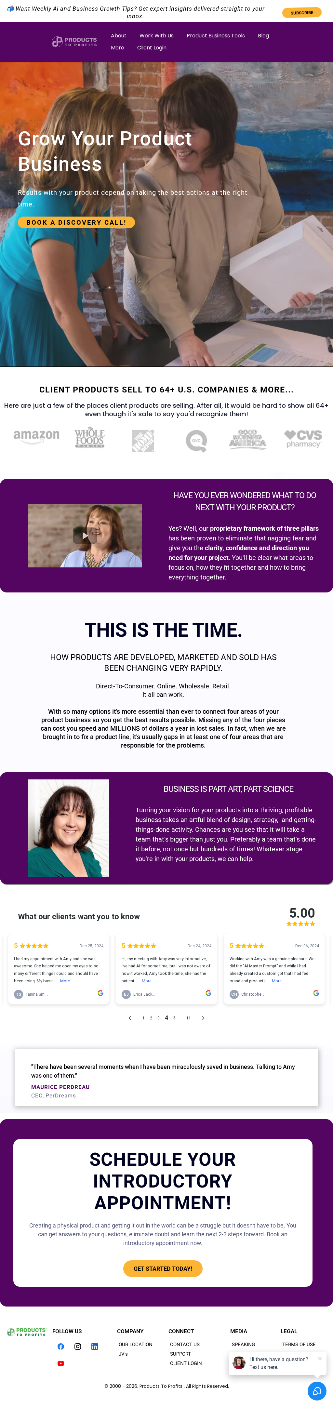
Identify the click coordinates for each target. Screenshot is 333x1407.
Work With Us (157, 35)
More (117, 47)
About (119, 35)
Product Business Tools (216, 35)
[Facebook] (60, 1346)
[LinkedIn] (94, 1346)
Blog (263, 35)
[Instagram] (77, 1346)
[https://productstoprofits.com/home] (74, 41)
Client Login (151, 47)
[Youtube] (60, 1363)
